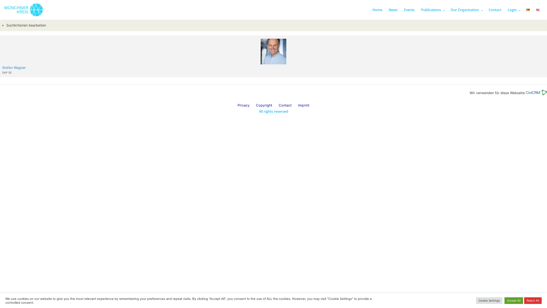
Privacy (244, 105)
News (393, 9)
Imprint (303, 105)
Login (512, 9)
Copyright (264, 105)
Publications (431, 9)
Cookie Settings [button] (489, 300)
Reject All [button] (533, 300)
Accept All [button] (514, 300)
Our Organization (465, 9)
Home (377, 9)
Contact (495, 9)
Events (409, 9)
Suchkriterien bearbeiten (25, 25)
